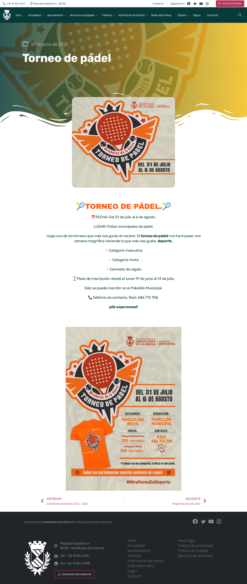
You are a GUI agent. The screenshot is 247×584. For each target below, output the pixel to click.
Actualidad (136, 545)
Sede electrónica (140, 565)
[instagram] (207, 3)
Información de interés (145, 560)
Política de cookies (193, 550)
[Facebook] (189, 3)
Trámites (134, 555)
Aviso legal (186, 540)
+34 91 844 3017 (16, 3)
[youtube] (201, 3)
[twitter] (195, 3)
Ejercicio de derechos (195, 555)
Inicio (131, 540)
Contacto (158, 3)
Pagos (132, 570)
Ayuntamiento (138, 550)
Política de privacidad (195, 545)
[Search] (240, 15)
